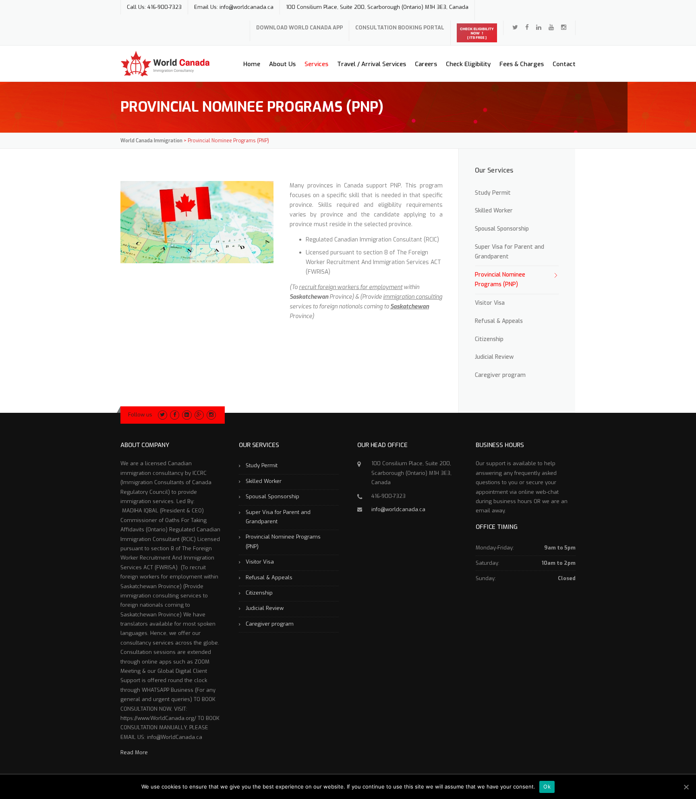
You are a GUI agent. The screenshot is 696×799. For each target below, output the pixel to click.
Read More (134, 752)
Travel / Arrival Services (371, 64)
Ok (547, 786)
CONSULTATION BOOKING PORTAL (399, 27)
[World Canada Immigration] (165, 63)
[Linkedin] (538, 27)
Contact (564, 64)
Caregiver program (500, 375)
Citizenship (489, 339)
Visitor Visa (490, 303)
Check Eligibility (468, 64)
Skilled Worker (494, 210)
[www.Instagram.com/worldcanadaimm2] (563, 27)
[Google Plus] (199, 414)
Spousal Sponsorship (502, 229)
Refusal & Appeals (499, 321)
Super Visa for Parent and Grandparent (509, 251)
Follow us (140, 414)
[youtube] (551, 27)
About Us (282, 64)
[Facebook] (527, 27)
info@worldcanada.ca (398, 509)
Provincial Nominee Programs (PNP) (500, 279)
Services (316, 64)
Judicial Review (494, 357)
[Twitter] (515, 27)
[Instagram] (211, 414)
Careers (426, 64)
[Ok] (686, 787)
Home (251, 64)
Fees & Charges (521, 64)
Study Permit (493, 193)
